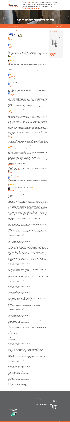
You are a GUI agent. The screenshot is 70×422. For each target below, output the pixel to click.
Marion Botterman (11, 76)
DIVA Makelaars (11, 39)
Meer (19, 169)
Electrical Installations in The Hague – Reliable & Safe (32, 8)
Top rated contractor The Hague (47, 6)
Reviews (29, 2)
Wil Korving (10, 179)
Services (24, 2)
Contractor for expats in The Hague (29, 4)
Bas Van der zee (11, 164)
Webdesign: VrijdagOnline (59, 421)
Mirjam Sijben (10, 112)
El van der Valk (10, 154)
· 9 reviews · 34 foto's (13, 113)
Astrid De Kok (10, 85)
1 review (9, 119)
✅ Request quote (35, 2)
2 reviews (9, 63)
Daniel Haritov (10, 186)
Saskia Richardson (11, 94)
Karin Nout (10, 118)
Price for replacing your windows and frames (44, 4)
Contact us (55, 4)
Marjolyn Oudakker (11, 137)
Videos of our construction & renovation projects (31, 6)
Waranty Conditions (38, 398)
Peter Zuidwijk (10, 124)
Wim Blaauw (10, 46)
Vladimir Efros (10, 57)
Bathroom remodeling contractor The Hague (41, 400)
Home (57, 26)
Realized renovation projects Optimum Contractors (48, 2)
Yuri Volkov (10, 62)
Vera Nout (10, 172)
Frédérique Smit (10, 146)
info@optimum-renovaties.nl (56, 38)
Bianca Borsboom (11, 190)
